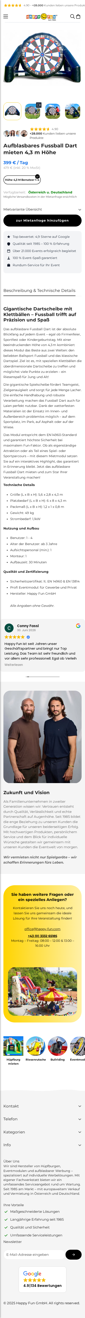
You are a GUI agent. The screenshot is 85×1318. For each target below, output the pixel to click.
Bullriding (58, 1059)
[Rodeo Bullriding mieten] (58, 1046)
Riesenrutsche (36, 1059)
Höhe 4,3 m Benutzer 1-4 (22, 179)
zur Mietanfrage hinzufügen (42, 220)
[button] (78, 16)
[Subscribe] (74, 1255)
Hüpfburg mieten (13, 1061)
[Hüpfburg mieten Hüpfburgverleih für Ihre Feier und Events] (13, 1046)
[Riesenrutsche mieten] (36, 1046)
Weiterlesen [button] (14, 665)
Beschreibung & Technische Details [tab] (39, 290)
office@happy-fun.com (42, 929)
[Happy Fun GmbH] (42, 16)
